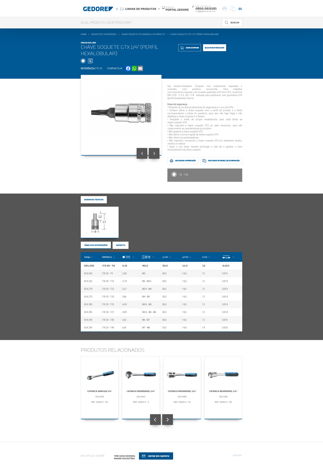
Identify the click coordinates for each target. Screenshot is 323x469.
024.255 (89, 265)
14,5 (185, 265)
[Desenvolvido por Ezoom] (237, 457)
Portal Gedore (177, 9)
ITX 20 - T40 (108, 327)
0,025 (225, 327)
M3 (143, 273)
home (83, 34)
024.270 (88, 289)
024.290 (88, 319)
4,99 (124, 312)
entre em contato (158, 456)
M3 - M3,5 (146, 281)
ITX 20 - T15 (108, 289)
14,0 (184, 327)
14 (203, 327)
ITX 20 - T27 (108, 312)
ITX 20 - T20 (108, 296)
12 (203, 265)
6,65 (124, 327)
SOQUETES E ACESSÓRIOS (103, 34)
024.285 (88, 312)
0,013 (225, 265)
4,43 (124, 304)
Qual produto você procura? (106, 22)
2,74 (124, 281)
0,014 (225, 281)
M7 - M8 (146, 327)
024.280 (88, 304)
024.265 (88, 281)
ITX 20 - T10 (108, 281)
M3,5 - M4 (147, 289)
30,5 (165, 265)
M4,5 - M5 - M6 (149, 312)
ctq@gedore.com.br (205, 11)
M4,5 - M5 (147, 304)
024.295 (88, 327)
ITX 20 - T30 (108, 319)
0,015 (225, 319)
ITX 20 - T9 (107, 273)
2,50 (124, 273)
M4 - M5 (146, 296)
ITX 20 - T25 (108, 304)
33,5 (164, 327)
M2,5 (145, 265)
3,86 (124, 296)
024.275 (88, 296)
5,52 (124, 319)
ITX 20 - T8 (108, 265)
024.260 (88, 273)
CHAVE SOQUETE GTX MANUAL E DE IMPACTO (143, 34)
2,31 (124, 265)
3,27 (124, 289)
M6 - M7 (146, 319)
